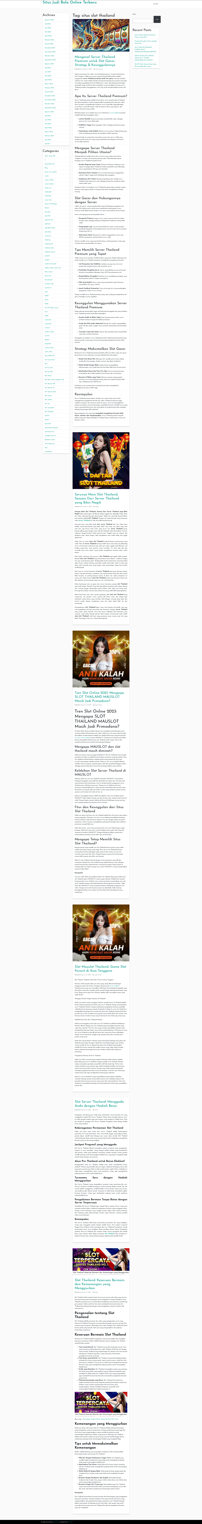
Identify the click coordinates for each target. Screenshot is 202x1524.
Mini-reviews (49, 272)
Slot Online (48, 399)
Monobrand (48, 280)
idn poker (48, 212)
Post (46, 312)
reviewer (47, 328)
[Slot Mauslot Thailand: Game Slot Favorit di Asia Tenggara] (101, 933)
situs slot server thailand (82, 738)
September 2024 (50, 108)
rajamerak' (48, 324)
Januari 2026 (49, 44)
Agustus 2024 (49, 112)
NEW (47, 296)
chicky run (48, 188)
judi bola (47, 224)
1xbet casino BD (50, 156)
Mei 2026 (48, 32)
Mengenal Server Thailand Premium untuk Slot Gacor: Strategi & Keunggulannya (95, 61)
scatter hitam (49, 348)
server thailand (115, 113)
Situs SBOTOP (49, 356)
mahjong (47, 240)
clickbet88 (48, 192)
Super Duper (99, 69)
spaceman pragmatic (51, 427)
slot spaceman (49, 407)
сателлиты (48, 451)
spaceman (48, 423)
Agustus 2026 (49, 20)
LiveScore (48, 236)
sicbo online (48, 352)
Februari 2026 (49, 40)
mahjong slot (49, 244)
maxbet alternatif (50, 264)
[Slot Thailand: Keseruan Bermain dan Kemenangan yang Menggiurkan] (101, 1261)
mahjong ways (49, 248)
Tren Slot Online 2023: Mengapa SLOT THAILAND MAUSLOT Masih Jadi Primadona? (99, 697)
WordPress (56, 1522)
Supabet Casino (50, 439)
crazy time (48, 200)
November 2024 (50, 100)
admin (97, 506)
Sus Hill (70, 1522)
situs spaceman (50, 360)
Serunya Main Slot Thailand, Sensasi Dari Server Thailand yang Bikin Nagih (97, 498)
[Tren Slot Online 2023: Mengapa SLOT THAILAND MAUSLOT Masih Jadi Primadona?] (101, 659)
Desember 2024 (50, 96)
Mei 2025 (48, 76)
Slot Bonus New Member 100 (54, 380)
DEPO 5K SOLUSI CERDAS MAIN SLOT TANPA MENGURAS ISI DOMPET (144, 58)
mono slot (48, 276)
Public (47, 316)
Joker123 (47, 216)
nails (46, 292)
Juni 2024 (48, 120)
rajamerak (48, 320)
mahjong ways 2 (50, 252)
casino (47, 176)
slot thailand (109, 1234)
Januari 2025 (49, 92)
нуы (46, 447)
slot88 (47, 419)
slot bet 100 (49, 368)
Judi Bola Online (50, 228)
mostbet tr (48, 288)
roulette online (49, 332)
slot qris (47, 403)
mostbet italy (49, 284)
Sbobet (47, 340)
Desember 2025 (50, 48)
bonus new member (51, 172)
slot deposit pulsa (50, 391)
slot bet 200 (49, 372)
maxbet (47, 260)
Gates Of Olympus (51, 204)
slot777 (47, 415)
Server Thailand (84, 520)
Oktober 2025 (49, 56)
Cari (134, 14)
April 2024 (48, 128)
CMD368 (48, 196)
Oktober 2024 (49, 104)
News (46, 300)
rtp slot (47, 336)
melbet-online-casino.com (53, 268)
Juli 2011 (47, 144)
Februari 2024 (49, 136)
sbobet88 (48, 344)
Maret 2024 (49, 132)
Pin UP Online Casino (51, 308)
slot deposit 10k (50, 383)
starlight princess (50, 435)
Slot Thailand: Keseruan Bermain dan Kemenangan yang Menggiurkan (99, 1284)
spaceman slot (49, 431)
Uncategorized (49, 443)
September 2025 (50, 60)
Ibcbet (47, 208)
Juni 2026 (48, 28)
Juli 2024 (48, 116)
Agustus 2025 (49, 64)
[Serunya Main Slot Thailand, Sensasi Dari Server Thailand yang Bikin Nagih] (101, 460)
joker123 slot (49, 220)
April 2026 (48, 36)
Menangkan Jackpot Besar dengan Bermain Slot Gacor (100, 1419)
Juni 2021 (48, 140)
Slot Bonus (48, 376)
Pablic (47, 304)
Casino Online (49, 180)
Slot (46, 364)
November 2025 (50, 52)
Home (155, 4)
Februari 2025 (49, 88)
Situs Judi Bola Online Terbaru (70, 2)
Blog (46, 168)
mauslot (47, 256)
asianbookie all (49, 164)
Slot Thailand (49, 411)
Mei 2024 (48, 124)
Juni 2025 (48, 72)
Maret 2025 (49, 84)
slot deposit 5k (49, 387)
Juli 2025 (48, 68)
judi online (48, 232)
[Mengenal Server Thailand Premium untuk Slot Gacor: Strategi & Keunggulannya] (101, 35)
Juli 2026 (48, 24)
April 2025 (48, 80)
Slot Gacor (48, 395)
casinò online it (49, 184)
